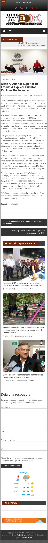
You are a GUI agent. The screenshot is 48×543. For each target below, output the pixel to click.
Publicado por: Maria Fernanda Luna (15, 96)
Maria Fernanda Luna (22, 289)
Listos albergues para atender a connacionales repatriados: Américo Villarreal (23, 376)
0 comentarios (37, 96)
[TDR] (4, 31)
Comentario (6, 407)
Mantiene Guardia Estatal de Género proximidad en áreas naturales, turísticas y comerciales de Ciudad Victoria (23, 330)
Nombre (5, 431)
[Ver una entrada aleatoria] (44, 31)
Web (2, 449)
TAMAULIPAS (6, 72)
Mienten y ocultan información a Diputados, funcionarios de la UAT (28, 232)
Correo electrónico (9, 440)
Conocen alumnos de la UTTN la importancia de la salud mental (22, 222)
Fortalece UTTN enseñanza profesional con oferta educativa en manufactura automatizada (22, 284)
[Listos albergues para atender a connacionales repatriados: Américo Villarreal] (24, 356)
